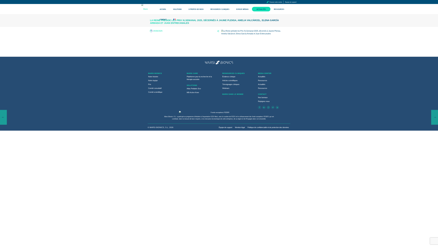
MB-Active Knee (193, 92)
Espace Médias (242, 9)
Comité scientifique (155, 92)
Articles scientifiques (230, 80)
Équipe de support (225, 127)
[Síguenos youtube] (277, 107)
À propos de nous (196, 9)
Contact (163, 19)
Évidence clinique (228, 77)
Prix (149, 84)
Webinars (225, 88)
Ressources (279, 9)
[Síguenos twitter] (272, 107)
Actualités (261, 9)
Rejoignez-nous (264, 101)
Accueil (163, 9)
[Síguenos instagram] (268, 107)
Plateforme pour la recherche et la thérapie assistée (199, 78)
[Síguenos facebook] (259, 107)
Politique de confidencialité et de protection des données (268, 127)
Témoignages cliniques (230, 84)
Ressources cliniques (219, 9)
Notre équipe (153, 80)
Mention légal (240, 127)
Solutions (177, 9)
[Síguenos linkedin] (264, 107)
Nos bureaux (263, 97)
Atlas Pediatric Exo (194, 89)
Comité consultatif (155, 88)
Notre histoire (153, 77)
